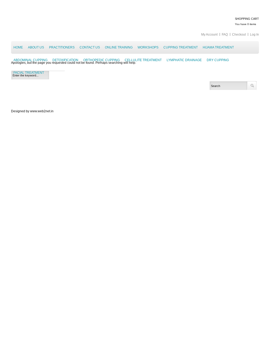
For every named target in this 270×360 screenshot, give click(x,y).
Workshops (148, 47)
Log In (254, 34)
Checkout (239, 34)
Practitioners (62, 47)
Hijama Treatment (218, 47)
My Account (209, 34)
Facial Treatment (28, 73)
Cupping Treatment (180, 47)
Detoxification (65, 60)
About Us (36, 47)
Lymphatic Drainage (184, 60)
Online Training (119, 47)
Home (18, 47)
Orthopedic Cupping (101, 60)
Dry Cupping (218, 60)
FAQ (225, 34)
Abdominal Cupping (30, 60)
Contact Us (90, 47)
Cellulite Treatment (143, 60)
